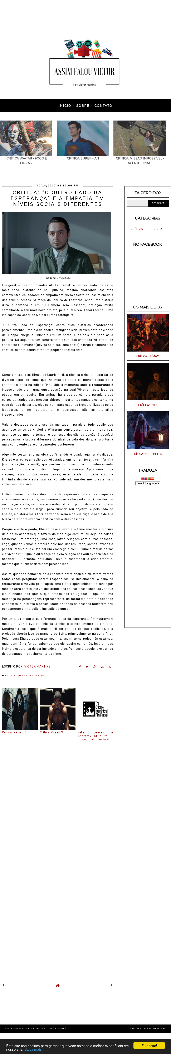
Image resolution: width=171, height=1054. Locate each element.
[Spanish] (152, 479)
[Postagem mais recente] (3, 985)
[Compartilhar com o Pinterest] (110, 667)
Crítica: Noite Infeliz (147, 454)
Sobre (82, 106)
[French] (146, 479)
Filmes (23, 675)
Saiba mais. (33, 1049)
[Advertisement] (85, 15)
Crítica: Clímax (147, 356)
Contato (103, 106)
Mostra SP (36, 675)
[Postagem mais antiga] (112, 985)
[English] (142, 479)
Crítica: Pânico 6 (14, 732)
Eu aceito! (149, 1045)
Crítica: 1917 (147, 405)
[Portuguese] (149, 479)
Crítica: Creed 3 (51, 732)
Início (65, 106)
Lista (158, 228)
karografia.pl (156, 1029)
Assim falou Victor (41, 1029)
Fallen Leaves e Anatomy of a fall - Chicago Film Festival (95, 736)
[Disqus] (57, 798)
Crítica (10, 675)
